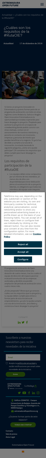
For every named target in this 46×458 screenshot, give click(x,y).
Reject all (23, 244)
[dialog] (23, 229)
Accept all (23, 252)
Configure (23, 259)
